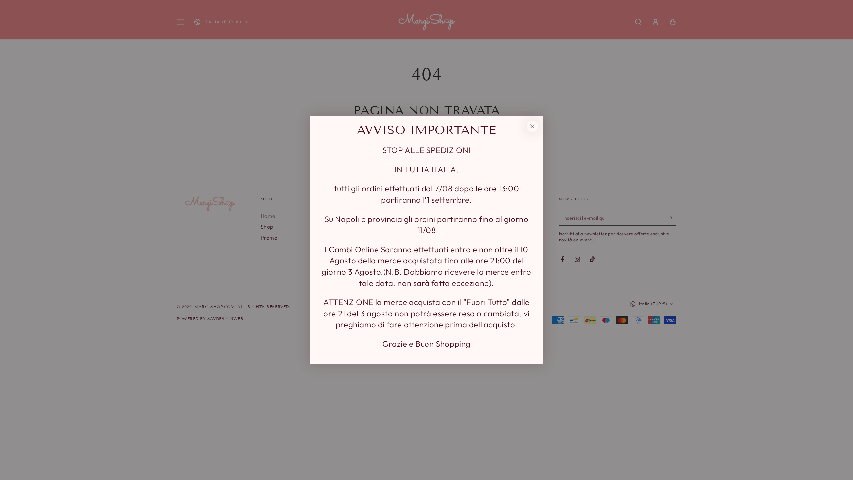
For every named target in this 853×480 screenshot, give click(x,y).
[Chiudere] (532, 126)
